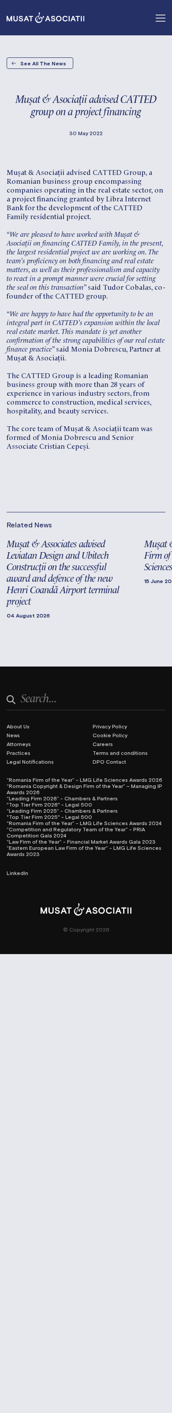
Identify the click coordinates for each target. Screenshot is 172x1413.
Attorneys (19, 744)
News (13, 735)
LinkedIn (17, 873)
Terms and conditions (120, 753)
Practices (18, 753)
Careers (103, 744)
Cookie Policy (110, 735)
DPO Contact (109, 761)
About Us (18, 726)
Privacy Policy (110, 726)
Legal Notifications (30, 761)
